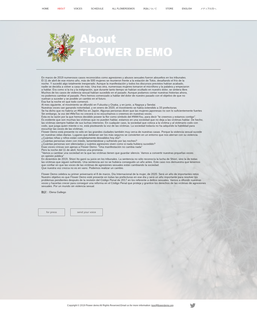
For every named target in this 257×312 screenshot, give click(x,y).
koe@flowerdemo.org (162, 305)
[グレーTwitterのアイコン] (192, 305)
